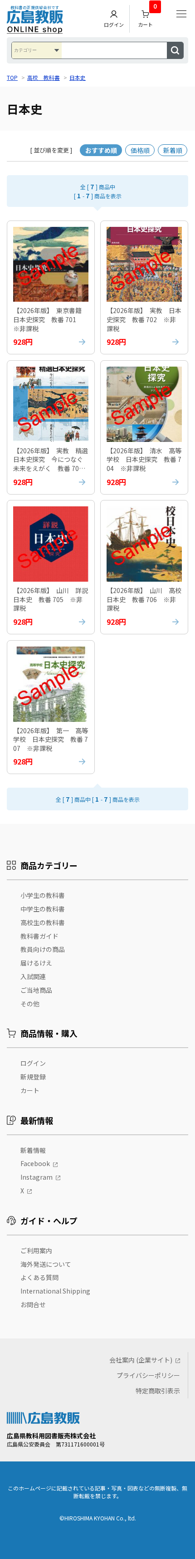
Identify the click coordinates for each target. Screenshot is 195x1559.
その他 (29, 1003)
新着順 (172, 150)
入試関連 (33, 976)
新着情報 (33, 1150)
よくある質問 (39, 1277)
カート (147, 16)
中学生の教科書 (42, 908)
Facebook (35, 1163)
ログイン (114, 24)
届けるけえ (36, 962)
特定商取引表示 (158, 1390)
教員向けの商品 (42, 949)
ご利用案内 (36, 1250)
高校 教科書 (43, 77)
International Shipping (55, 1290)
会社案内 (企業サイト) (140, 1359)
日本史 (77, 77)
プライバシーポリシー (148, 1375)
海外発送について (45, 1264)
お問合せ (33, 1304)
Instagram (36, 1177)
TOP (12, 77)
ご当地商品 (36, 990)
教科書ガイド (39, 936)
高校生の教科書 (42, 922)
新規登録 (33, 1076)
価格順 (140, 150)
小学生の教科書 (42, 895)
